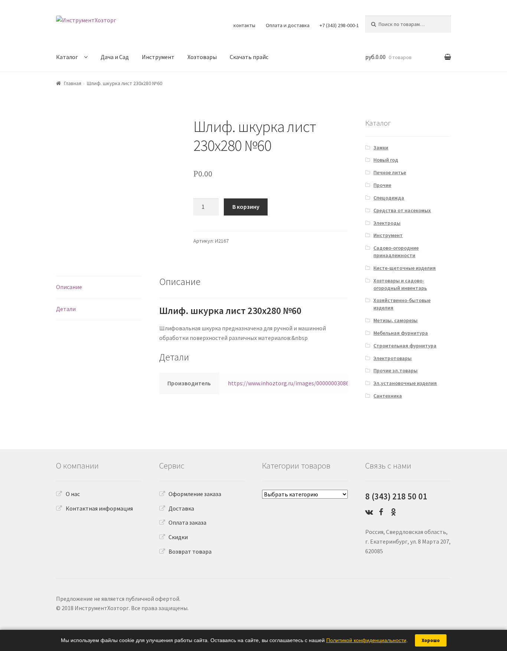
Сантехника (387, 395)
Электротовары (392, 358)
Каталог (67, 57)
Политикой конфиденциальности (366, 640)
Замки (380, 147)
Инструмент (158, 57)
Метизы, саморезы (395, 320)
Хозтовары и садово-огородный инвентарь (400, 284)
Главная (72, 83)
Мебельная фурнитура (400, 333)
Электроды (386, 223)
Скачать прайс (249, 57)
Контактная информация (99, 508)
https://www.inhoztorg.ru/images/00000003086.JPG (294, 383)
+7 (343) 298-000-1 (339, 25)
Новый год (385, 159)
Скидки (178, 537)
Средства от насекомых (402, 210)
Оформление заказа (195, 494)
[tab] (99, 287)
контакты (244, 25)
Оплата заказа (187, 522)
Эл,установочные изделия (405, 383)
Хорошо (431, 640)
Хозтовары (202, 57)
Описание (69, 287)
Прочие (382, 185)
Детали (66, 308)
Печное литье (389, 172)
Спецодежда (388, 197)
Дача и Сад (115, 57)
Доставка (181, 508)
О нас (73, 494)
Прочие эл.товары (395, 370)
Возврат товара (190, 551)
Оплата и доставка (288, 25)
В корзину (245, 206)
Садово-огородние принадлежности (396, 251)
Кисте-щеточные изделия (404, 268)
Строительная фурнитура (404, 345)
